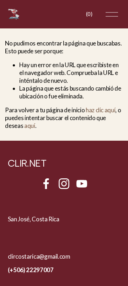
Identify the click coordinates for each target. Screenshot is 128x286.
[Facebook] (46, 183)
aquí (29, 125)
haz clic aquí (101, 110)
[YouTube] (81, 183)
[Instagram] (64, 183)
